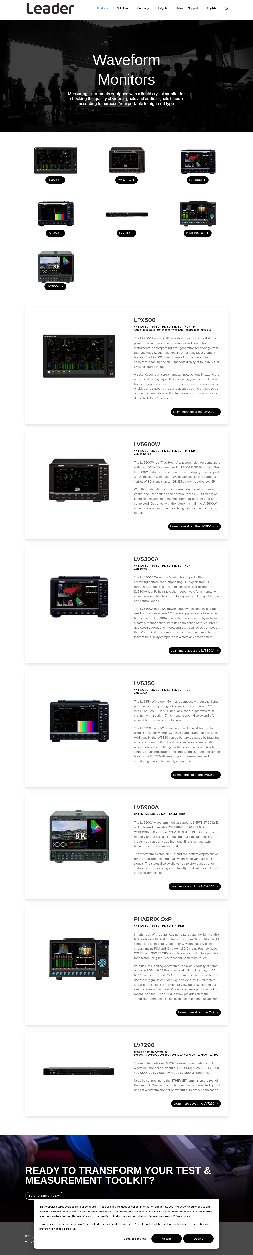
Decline (198, 1238)
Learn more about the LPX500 (193, 412)
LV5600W (124, 180)
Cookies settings (135, 1238)
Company (143, 8)
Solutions (122, 8)
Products (102, 8)
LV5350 (53, 233)
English (211, 8)
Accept (166, 1238)
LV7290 (124, 233)
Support (193, 8)
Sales (180, 8)
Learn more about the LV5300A (192, 651)
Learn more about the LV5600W (192, 526)
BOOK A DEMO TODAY (45, 1196)
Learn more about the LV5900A (192, 886)
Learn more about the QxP (196, 1012)
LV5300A (195, 180)
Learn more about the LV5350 (193, 775)
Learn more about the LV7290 (193, 1104)
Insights (162, 8)
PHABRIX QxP (195, 233)
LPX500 (53, 180)
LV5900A (53, 286)
